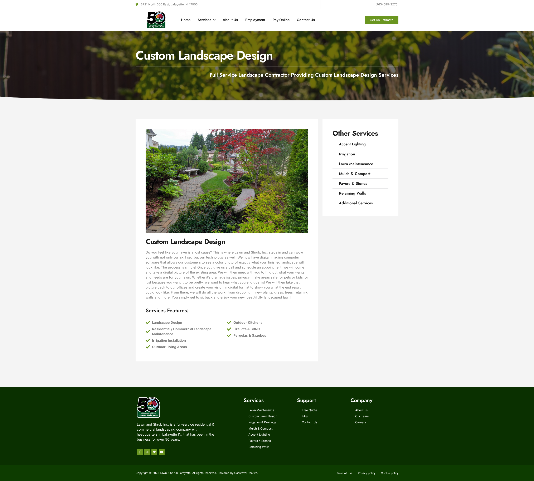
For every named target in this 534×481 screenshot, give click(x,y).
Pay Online (281, 20)
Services (204, 20)
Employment (255, 20)
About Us (230, 20)
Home (185, 20)
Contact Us (306, 20)
